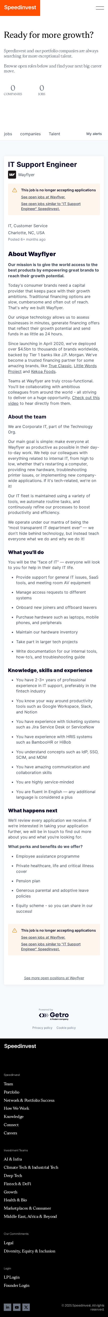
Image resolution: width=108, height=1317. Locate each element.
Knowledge (14, 1116)
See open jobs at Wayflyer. (43, 197)
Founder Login (16, 1285)
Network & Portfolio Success (29, 1100)
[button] (100, 8)
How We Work (16, 1108)
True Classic (60, 365)
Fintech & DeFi (17, 1183)
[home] (20, 8)
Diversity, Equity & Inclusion (29, 1250)
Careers (10, 1132)
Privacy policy (42, 1028)
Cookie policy (66, 1028)
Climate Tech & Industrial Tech (31, 1167)
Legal (8, 1242)
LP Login (11, 1277)
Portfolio (11, 1092)
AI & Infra (13, 1159)
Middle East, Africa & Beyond (30, 1216)
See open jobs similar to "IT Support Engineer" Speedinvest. (51, 206)
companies (30, 133)
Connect (11, 1124)
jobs (8, 133)
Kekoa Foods (43, 371)
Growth (10, 1191)
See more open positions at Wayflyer (54, 978)
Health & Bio (15, 1199)
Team (8, 1083)
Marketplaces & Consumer (27, 1208)
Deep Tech (13, 1175)
